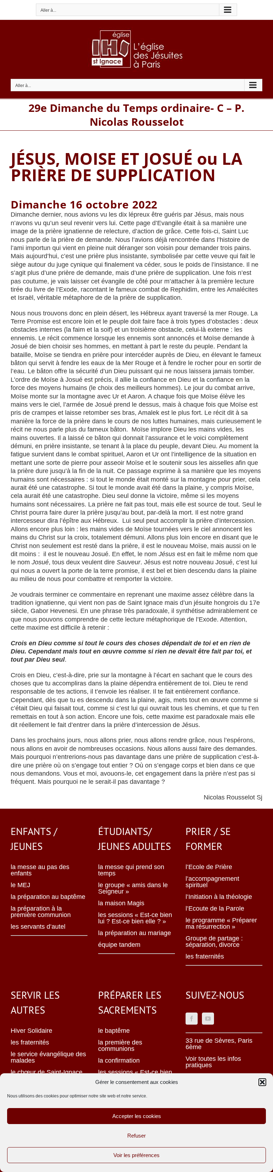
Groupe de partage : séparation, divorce (214, 941)
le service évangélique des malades (48, 1057)
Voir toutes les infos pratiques (213, 1062)
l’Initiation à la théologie (219, 897)
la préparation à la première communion (41, 911)
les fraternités (205, 956)
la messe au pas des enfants (40, 870)
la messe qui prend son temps (131, 870)
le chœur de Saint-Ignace (46, 1072)
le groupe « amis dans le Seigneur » (133, 888)
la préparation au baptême (48, 897)
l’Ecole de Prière (209, 867)
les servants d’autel (38, 926)
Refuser (136, 1136)
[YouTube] (208, 1019)
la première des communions (120, 1045)
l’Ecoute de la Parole (215, 908)
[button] (262, 1082)
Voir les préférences (136, 1155)
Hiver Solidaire (31, 1030)
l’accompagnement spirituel (212, 881)
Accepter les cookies (136, 1116)
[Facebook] (192, 1019)
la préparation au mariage (134, 933)
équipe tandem (119, 945)
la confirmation (119, 1060)
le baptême (114, 1030)
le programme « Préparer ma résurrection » (221, 923)
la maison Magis (121, 903)
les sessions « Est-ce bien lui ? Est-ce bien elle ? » (135, 918)
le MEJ (20, 885)
